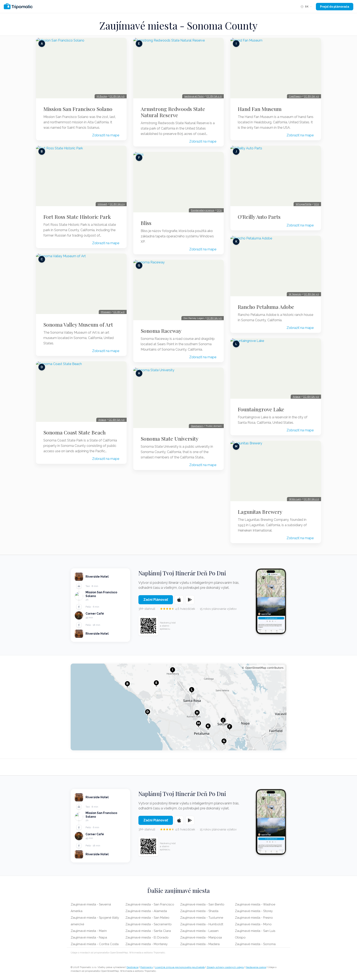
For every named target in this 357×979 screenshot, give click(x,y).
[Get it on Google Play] (189, 599)
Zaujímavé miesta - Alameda (146, 911)
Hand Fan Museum (260, 109)
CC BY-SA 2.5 (117, 204)
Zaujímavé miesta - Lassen (199, 931)
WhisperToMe (303, 204)
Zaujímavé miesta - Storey (254, 911)
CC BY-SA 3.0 (117, 96)
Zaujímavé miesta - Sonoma (255, 944)
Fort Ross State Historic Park (77, 217)
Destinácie (132, 967)
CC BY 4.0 (119, 311)
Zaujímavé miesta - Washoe (255, 904)
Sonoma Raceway (161, 331)
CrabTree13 (295, 96)
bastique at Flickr (194, 96)
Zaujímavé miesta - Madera (200, 944)
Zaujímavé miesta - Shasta (199, 911)
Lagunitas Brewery (260, 512)
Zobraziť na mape (105, 135)
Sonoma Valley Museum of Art (78, 324)
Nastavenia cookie (256, 967)
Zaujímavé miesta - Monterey (146, 944)
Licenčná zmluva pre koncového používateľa (180, 967)
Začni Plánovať (155, 600)
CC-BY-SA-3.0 (117, 419)
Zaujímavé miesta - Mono (253, 924)
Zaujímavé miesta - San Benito (202, 904)
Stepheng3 (197, 426)
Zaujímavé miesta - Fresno (254, 918)
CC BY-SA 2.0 (214, 96)
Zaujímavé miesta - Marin (89, 931)
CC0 (219, 210)
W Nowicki (295, 294)
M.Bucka (102, 96)
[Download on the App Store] (179, 599)
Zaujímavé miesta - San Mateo (147, 918)
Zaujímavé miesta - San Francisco (149, 904)
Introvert (102, 204)
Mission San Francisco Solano (77, 109)
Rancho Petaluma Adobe (266, 307)
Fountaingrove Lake (261, 409)
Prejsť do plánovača (334, 6)
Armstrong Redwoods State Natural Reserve (173, 112)
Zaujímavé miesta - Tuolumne (201, 918)
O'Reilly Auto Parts (259, 217)
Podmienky (146, 967)
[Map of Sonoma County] (178, 707)
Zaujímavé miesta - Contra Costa (95, 944)
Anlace (102, 419)
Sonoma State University (169, 438)
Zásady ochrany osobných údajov (225, 967)
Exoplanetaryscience (202, 210)
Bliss (146, 223)
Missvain (106, 311)
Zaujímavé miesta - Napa (89, 937)
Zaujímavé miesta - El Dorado (147, 937)
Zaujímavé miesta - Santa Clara (148, 931)
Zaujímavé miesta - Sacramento (148, 924)
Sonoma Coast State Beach (74, 432)
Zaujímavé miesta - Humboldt (201, 924)
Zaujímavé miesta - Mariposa (201, 937)
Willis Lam (295, 499)
